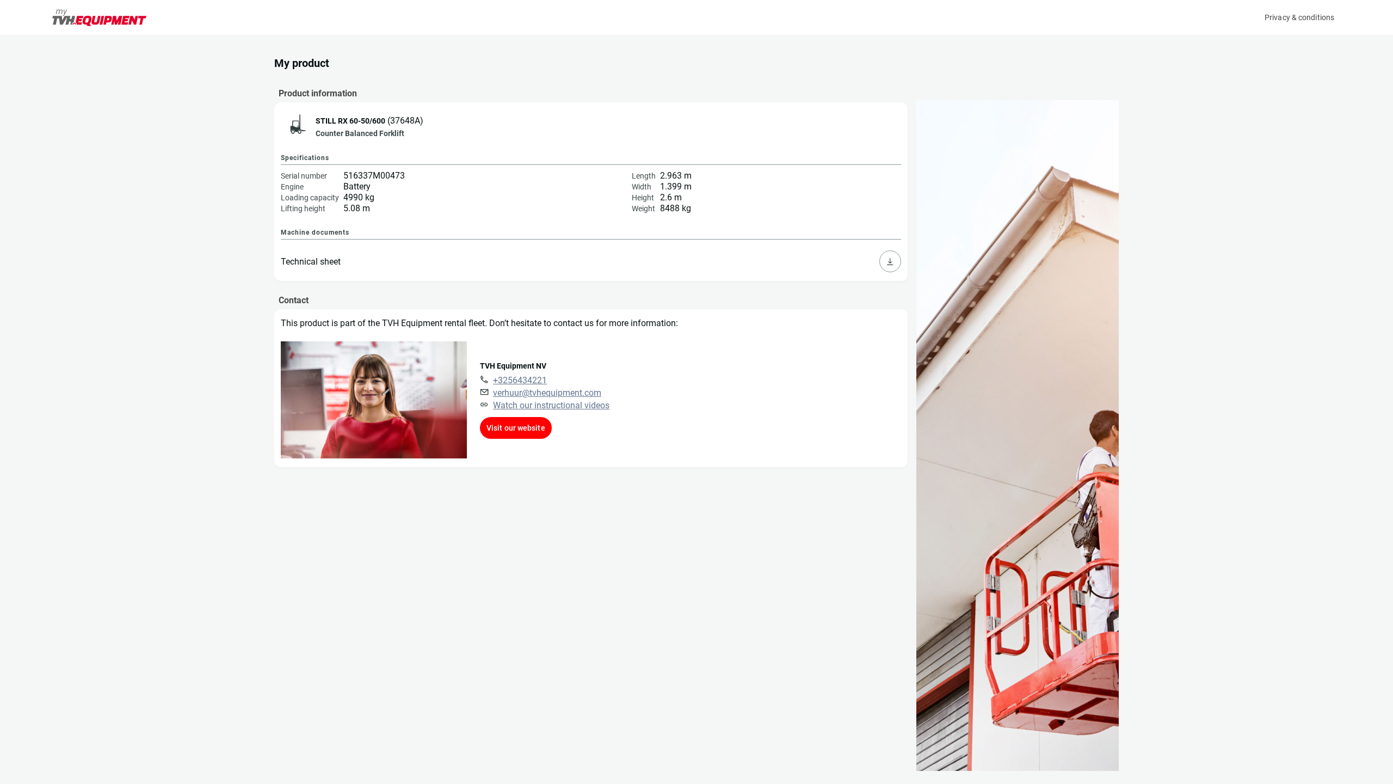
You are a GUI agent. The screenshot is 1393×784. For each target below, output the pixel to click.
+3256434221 (520, 380)
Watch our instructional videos (551, 405)
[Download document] (890, 261)
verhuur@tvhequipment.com (547, 393)
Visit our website (515, 428)
